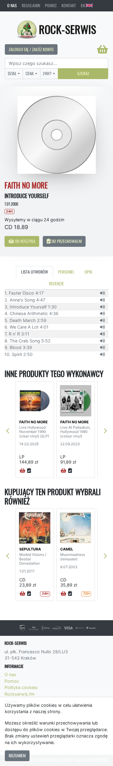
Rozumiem (17, 755)
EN (83, 5)
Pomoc (51, 5)
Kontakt (68, 5)
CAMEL (66, 549)
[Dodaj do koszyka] (22, 470)
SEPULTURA (30, 549)
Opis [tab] (88, 272)
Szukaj (83, 73)
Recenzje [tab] (56, 283)
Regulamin (31, 5)
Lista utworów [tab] (34, 272)
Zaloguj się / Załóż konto (31, 49)
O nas (12, 5)
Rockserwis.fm (20, 694)
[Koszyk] (102, 49)
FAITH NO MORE (33, 422)
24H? (47, 73)
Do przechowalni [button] (66, 241)
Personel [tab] (66, 272)
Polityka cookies (21, 687)
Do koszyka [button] (24, 241)
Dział (12, 73)
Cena (30, 73)
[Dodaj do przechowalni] (29, 470)
